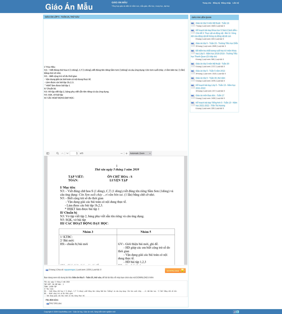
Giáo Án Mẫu (119, 2)
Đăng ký (216, 3)
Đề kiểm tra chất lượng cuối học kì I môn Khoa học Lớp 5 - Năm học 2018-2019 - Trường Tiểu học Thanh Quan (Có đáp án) (214, 54)
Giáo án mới (88, 312)
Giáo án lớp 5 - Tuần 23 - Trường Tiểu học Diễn (217, 43)
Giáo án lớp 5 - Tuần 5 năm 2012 (210, 71)
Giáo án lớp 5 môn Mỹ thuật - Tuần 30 (212, 64)
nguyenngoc (69, 270)
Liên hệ (236, 3)
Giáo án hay (78, 312)
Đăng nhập (226, 3)
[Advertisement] (115, 43)
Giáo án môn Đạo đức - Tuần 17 (210, 95)
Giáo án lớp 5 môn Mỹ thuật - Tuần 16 (212, 23)
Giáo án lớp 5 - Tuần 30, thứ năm (210, 78)
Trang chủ (207, 3)
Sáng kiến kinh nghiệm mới (104, 312)
